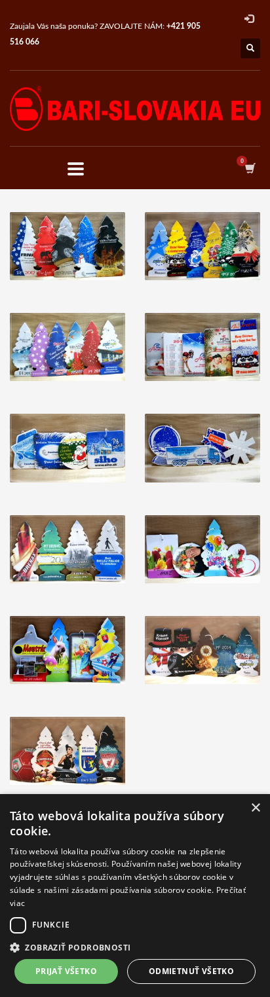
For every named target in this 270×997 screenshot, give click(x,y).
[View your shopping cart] (249, 169)
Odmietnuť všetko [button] (191, 971)
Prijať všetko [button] (66, 971)
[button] (135, 947)
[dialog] (135, 895)
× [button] (255, 808)
